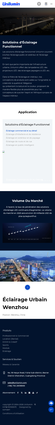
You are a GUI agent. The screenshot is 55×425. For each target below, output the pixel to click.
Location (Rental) (10, 339)
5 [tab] (49, 179)
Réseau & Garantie (11, 364)
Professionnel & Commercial (16, 336)
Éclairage (7, 351)
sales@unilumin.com (17, 383)
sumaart (6, 409)
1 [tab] (42, 179)
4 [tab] (47, 179)
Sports (6, 345)
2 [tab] (44, 179)
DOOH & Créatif (10, 342)
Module (6, 348)
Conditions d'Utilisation (13, 413)
